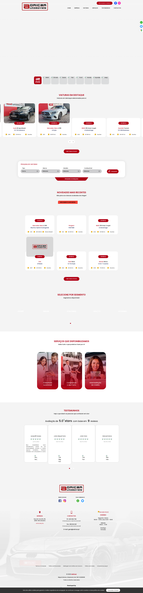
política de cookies (98, 590)
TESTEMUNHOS (106, 8)
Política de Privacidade (54, 566)
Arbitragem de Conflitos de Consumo (72, 566)
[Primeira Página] (71, 490)
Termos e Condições (41, 566)
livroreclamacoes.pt (102, 566)
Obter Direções (40, 523)
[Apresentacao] (70, 141)
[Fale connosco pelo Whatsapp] (77, 501)
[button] (70, 322)
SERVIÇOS (95, 8)
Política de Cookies (90, 566)
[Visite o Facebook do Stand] (60, 501)
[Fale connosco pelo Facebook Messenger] (82, 501)
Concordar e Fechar (113, 590)
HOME (69, 8)
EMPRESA (76, 8)
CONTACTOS (117, 8)
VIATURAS (86, 8)
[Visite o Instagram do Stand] (64, 501)
